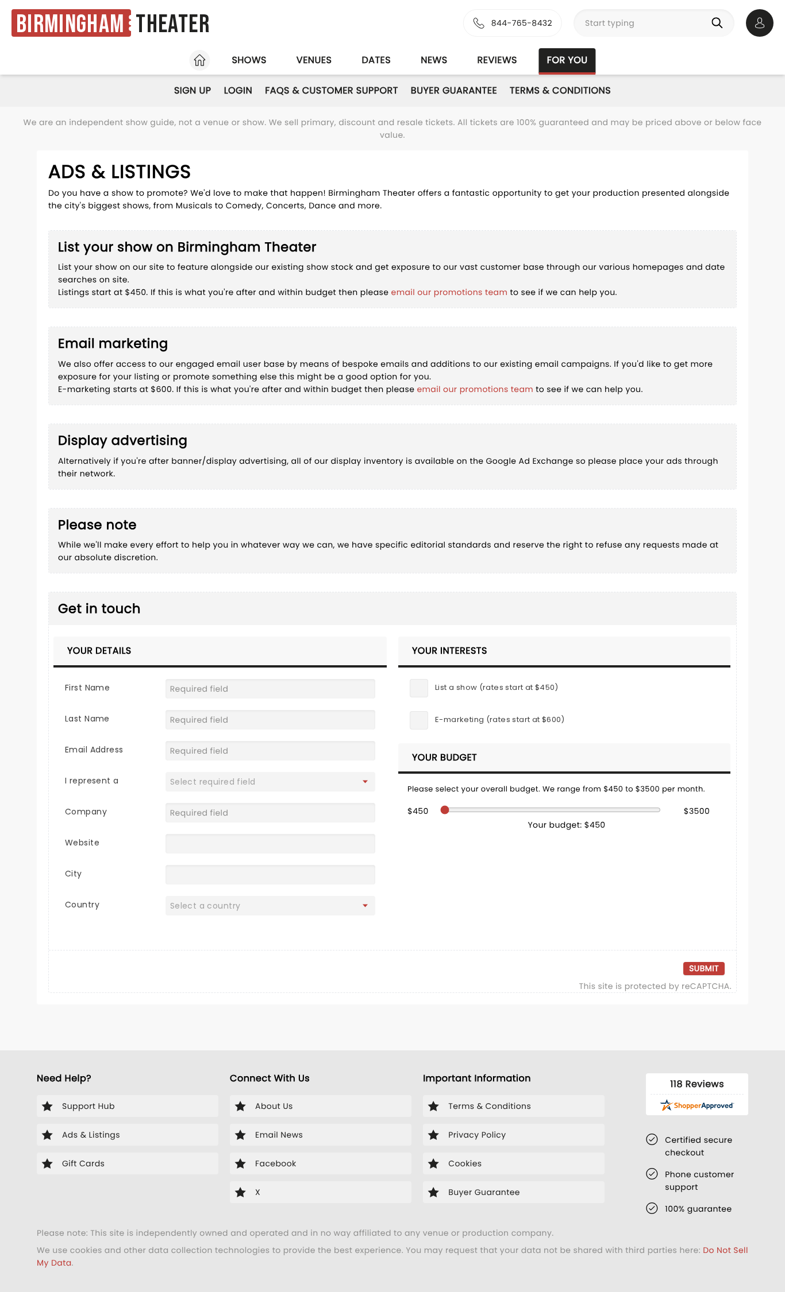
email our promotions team (450, 292)
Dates (376, 60)
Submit (704, 968)
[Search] (719, 23)
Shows (249, 60)
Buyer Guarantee (454, 90)
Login (238, 90)
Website (82, 842)
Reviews (497, 60)
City (73, 873)
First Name (87, 687)
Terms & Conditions (560, 90)
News (434, 60)
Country (82, 904)
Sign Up (192, 90)
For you (567, 60)
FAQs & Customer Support (331, 90)
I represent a (91, 780)
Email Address (94, 749)
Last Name (87, 718)
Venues (314, 60)
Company (86, 811)
